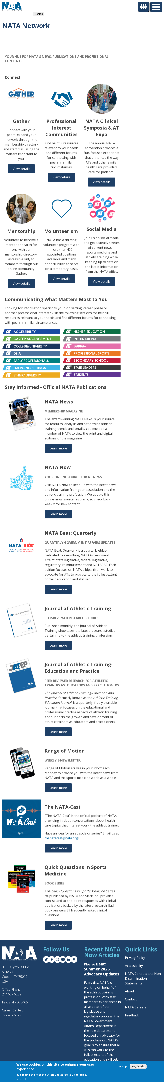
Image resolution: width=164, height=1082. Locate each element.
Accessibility (134, 965)
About (129, 991)
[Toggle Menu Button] (156, 7)
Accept (123, 1066)
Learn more (58, 448)
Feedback (132, 1015)
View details (21, 169)
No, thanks (138, 1066)
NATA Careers (135, 1007)
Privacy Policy (135, 957)
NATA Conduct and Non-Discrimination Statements (143, 978)
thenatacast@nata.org (61, 838)
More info (21, 1079)
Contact (131, 999)
